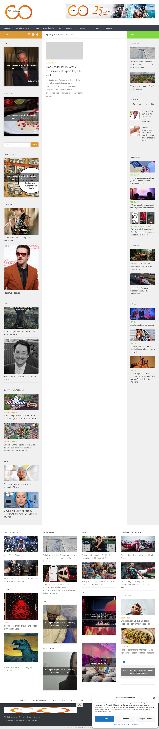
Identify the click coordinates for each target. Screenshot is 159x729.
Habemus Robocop (12, 293)
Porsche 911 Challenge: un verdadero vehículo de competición (140, 291)
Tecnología (95, 28)
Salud (37, 28)
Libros (6, 623)
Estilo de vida (48, 28)
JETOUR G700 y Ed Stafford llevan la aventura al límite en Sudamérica (141, 266)
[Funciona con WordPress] (14, 721)
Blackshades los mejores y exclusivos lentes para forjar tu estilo (63, 71)
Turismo (82, 28)
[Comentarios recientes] (146, 104)
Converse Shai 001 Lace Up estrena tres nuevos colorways (147, 116)
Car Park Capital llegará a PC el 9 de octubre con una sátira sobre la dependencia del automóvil (19, 447)
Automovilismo (136, 226)
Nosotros (108, 28)
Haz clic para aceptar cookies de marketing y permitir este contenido (21, 66)
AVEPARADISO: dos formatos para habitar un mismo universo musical (142, 349)
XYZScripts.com (90, 727)
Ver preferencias (145, 719)
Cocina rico (125, 618)
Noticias (7, 28)
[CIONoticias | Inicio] (18, 12)
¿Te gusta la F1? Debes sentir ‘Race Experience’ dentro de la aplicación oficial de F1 (142, 232)
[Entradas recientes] (133, 104)
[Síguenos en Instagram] (29, 34)
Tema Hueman (32, 721)
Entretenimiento (22, 28)
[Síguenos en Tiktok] (37, 34)
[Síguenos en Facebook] (33, 34)
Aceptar (104, 719)
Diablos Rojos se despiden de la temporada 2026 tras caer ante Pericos (135, 584)
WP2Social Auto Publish (71, 727)
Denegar (125, 719)
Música (133, 322)
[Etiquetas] (152, 104)
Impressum (134, 724)
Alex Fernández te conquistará (142, 325)
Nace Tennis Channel (13, 555)
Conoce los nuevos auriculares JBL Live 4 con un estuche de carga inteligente (142, 181)
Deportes (69, 28)
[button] (154, 697)
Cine (60, 28)
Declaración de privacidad (121, 724)
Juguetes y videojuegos (13, 413)
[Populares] (140, 104)
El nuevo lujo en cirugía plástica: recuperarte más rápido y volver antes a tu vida (20, 514)
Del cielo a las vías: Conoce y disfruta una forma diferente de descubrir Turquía (142, 64)
